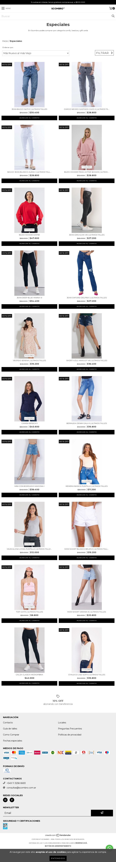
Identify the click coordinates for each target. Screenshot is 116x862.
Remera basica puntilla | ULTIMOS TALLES (87, 486)
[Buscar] (113, 16)
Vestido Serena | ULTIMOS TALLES (29, 360)
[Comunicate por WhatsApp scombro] (109, 848)
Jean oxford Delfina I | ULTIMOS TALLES (87, 297)
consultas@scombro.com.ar (21, 787)
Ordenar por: (8, 47)
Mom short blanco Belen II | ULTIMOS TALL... (86, 549)
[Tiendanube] (58, 836)
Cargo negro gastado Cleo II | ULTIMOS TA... (87, 109)
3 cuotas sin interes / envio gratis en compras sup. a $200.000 (58, 2)
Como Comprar (11, 734)
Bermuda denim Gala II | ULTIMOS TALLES (86, 423)
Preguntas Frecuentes (70, 728)
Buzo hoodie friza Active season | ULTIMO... (86, 172)
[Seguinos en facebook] (12, 800)
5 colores (29, 418)
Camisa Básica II (29, 423)
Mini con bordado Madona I (29, 486)
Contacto (8, 722)
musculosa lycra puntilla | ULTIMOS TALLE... (29, 549)
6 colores (86, 481)
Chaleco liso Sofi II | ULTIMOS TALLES (86, 674)
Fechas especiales (12, 740)
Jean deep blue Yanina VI (29, 297)
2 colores (86, 670)
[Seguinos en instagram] (5, 800)
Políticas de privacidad (69, 734)
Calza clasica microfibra (29, 674)
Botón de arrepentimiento (58, 846)
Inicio (5, 41)
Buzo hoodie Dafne (29, 235)
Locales (62, 722)
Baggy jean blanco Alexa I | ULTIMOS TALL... (29, 172)
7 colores (86, 167)
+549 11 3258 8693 (16, 783)
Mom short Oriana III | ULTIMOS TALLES (86, 612)
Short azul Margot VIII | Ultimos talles (86, 360)
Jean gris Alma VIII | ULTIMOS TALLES (86, 235)
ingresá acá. (81, 843)
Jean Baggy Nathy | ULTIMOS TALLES (29, 109)
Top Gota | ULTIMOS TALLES (29, 612)
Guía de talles (10, 728)
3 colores (29, 230)
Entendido (58, 858)
